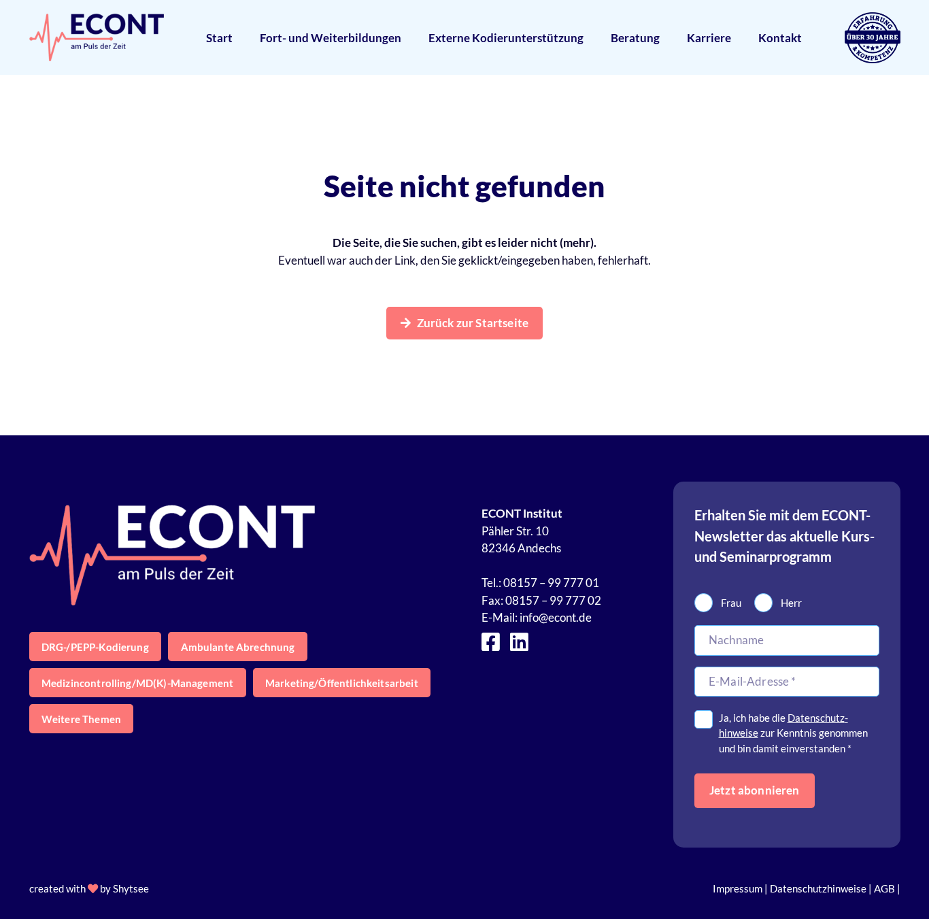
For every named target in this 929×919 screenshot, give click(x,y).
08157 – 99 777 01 (551, 582)
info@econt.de (556, 617)
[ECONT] (97, 37)
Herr (791, 603)
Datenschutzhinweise (818, 888)
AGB (884, 888)
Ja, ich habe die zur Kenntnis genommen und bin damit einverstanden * (793, 733)
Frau (731, 603)
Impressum (737, 888)
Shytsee (131, 888)
